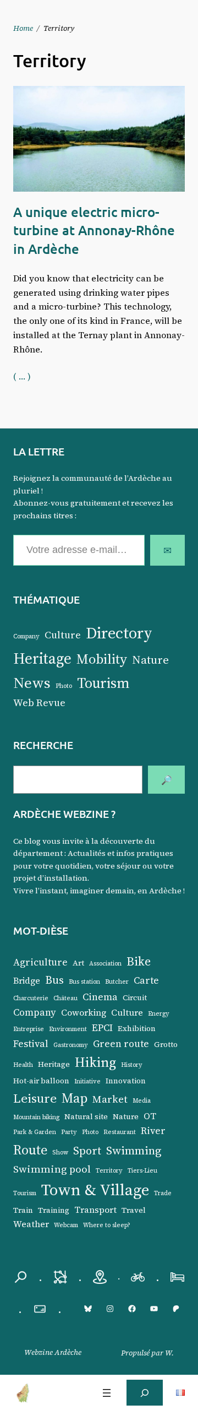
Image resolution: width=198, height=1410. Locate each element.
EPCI (102, 1027)
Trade (163, 1193)
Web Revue (39, 702)
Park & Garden (34, 1132)
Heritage (42, 658)
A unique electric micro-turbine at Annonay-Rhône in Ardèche (94, 230)
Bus (54, 980)
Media (142, 1101)
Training (53, 1210)
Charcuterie (30, 998)
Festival (30, 1043)
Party (69, 1132)
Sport (87, 1150)
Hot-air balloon (41, 1081)
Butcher (117, 982)
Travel (134, 1210)
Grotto (166, 1044)
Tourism (103, 683)
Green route (121, 1043)
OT (150, 1116)
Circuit (135, 998)
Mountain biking (36, 1117)
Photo (64, 686)
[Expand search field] (145, 1393)
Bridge (26, 980)
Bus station (84, 982)
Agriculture (40, 962)
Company (26, 636)
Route (30, 1150)
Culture (63, 635)
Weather (31, 1224)
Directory (119, 633)
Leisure (35, 1098)
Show (60, 1152)
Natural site (86, 1116)
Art (78, 963)
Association (105, 963)
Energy (158, 1014)
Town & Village (95, 1190)
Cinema (100, 997)
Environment (68, 1029)
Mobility (101, 658)
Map (74, 1098)
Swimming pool (52, 1169)
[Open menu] (106, 1393)
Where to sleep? (106, 1225)
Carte (146, 980)
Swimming (134, 1150)
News (32, 683)
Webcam (66, 1225)
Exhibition (137, 1028)
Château (65, 998)
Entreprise (28, 1029)
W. (169, 1352)
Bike (139, 961)
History (131, 1065)
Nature (150, 660)
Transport (95, 1209)
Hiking (95, 1062)
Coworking (83, 1012)
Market (110, 1099)
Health (23, 1065)
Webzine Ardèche (52, 1352)
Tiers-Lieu (142, 1171)
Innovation (126, 1081)
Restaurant (119, 1132)
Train (23, 1210)
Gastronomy (70, 1045)
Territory (109, 1171)
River (153, 1130)
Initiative (87, 1081)
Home (23, 28)
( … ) (22, 376)
